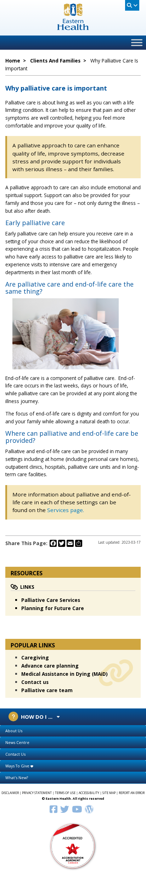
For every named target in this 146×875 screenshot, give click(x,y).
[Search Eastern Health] (132, 5)
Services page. (65, 509)
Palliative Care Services (50, 600)
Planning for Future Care (52, 608)
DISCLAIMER (10, 793)
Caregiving (35, 657)
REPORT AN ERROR (132, 793)
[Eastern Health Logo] (73, 28)
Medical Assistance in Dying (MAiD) (64, 673)
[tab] (73, 731)
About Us (13, 730)
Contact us (35, 682)
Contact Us (15, 754)
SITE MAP (109, 793)
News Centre (17, 742)
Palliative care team (47, 690)
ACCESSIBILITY (89, 793)
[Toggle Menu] (136, 42)
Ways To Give (17, 765)
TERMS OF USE (65, 793)
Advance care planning (50, 665)
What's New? (16, 777)
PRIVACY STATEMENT (37, 793)
